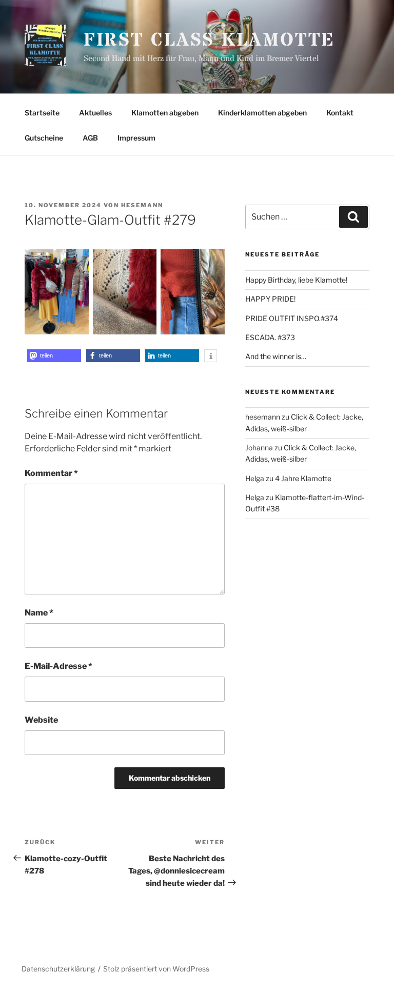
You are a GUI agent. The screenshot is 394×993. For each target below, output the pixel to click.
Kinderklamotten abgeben (262, 112)
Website (41, 720)
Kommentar (51, 473)
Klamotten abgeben (165, 112)
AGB (90, 137)
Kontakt (339, 112)
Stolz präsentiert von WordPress (156, 968)
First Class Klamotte (210, 40)
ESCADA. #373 (270, 337)
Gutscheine (44, 137)
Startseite (42, 112)
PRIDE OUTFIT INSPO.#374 (291, 318)
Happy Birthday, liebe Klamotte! (296, 279)
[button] (54, 355)
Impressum (136, 137)
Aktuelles (95, 112)
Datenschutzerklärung (58, 968)
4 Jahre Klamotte (303, 478)
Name (39, 613)
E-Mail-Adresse (58, 666)
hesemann (142, 205)
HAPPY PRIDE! (270, 298)
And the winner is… (275, 356)
